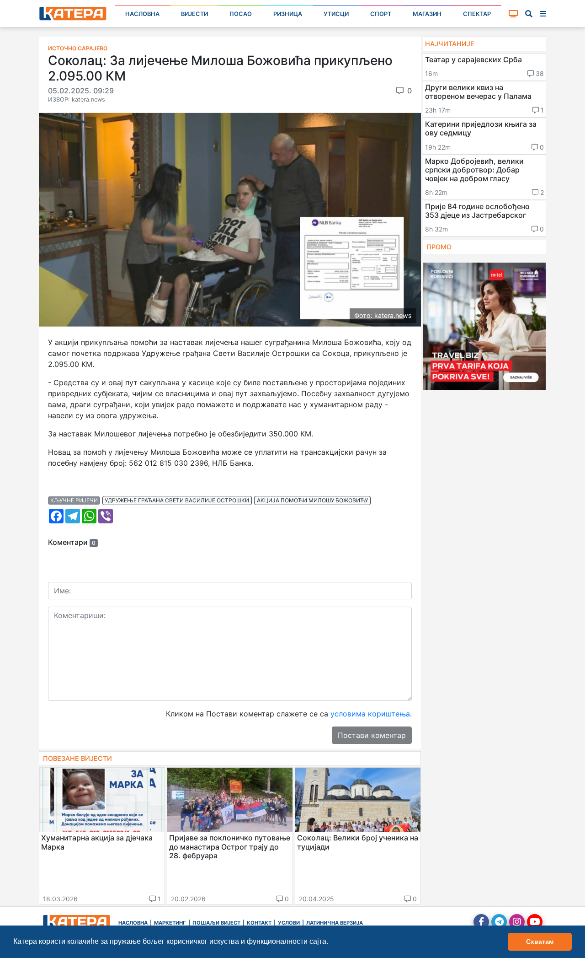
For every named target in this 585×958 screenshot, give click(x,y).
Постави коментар (372, 735)
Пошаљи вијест (216, 923)
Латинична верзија (334, 923)
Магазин (427, 14)
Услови (289, 923)
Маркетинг (170, 923)
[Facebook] (481, 922)
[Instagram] (517, 922)
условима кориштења (370, 713)
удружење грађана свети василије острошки (177, 500)
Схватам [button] (539, 941)
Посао (240, 14)
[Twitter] (499, 922)
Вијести (194, 14)
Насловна (142, 14)
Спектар (477, 14)
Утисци (336, 14)
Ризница (287, 14)
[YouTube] (534, 922)
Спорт (380, 14)
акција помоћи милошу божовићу (312, 500)
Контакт (259, 923)
